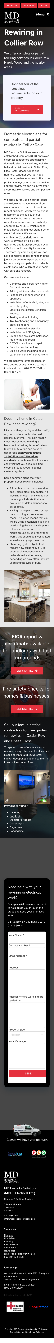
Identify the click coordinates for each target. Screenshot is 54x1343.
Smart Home (10, 1247)
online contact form (22, 762)
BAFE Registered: (20, 1284)
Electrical (8, 1235)
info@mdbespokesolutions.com (23, 758)
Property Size (26, 1031)
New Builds (9, 1250)
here (36, 1279)
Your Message (17, 1041)
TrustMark (25, 237)
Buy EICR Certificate (14, 1257)
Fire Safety (9, 1238)
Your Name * (16, 935)
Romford (15, 816)
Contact (21, 1332)
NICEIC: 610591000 (13, 1287)
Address (14, 967)
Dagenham (16, 827)
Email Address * (18, 955)
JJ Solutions (38, 1332)
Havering (15, 812)
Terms (13, 1332)
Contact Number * (19, 945)
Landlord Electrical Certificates (19, 1253)
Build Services (11, 1244)
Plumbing (8, 1241)
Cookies (44, 1329)
